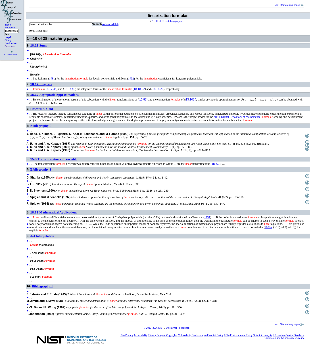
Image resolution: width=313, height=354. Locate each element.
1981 (52, 78)
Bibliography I (40, 125)
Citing (8, 40)
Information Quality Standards (288, 335)
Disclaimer (171, 327)
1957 (207, 217)
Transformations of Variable (53, 159)
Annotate (10, 46)
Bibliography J (42, 286)
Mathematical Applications (53, 212)
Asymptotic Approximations (54, 95)
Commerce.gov (272, 338)
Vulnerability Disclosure (190, 335)
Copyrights (172, 335)
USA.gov (299, 338)
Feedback (184, 327)
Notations (10, 27)
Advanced (108, 24)
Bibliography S (40, 169)
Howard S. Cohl (41, 109)
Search (8, 34)
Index (8, 24)
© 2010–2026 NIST (154, 327)
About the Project (11, 54)
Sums (38, 45)
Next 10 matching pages (287, 5)
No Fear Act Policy (213, 335)
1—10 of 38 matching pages (167, 21)
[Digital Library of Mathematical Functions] (11, 11)
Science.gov (287, 338)
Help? (8, 37)
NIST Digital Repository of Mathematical (243, 116)
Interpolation (42, 236)
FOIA (226, 335)
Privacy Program (157, 335)
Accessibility (140, 335)
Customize (11, 43)
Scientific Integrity (262, 335)
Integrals (41, 84)
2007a (268, 227)
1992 (131, 78)
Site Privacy (126, 335)
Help (116, 24)
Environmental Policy (241, 335)
